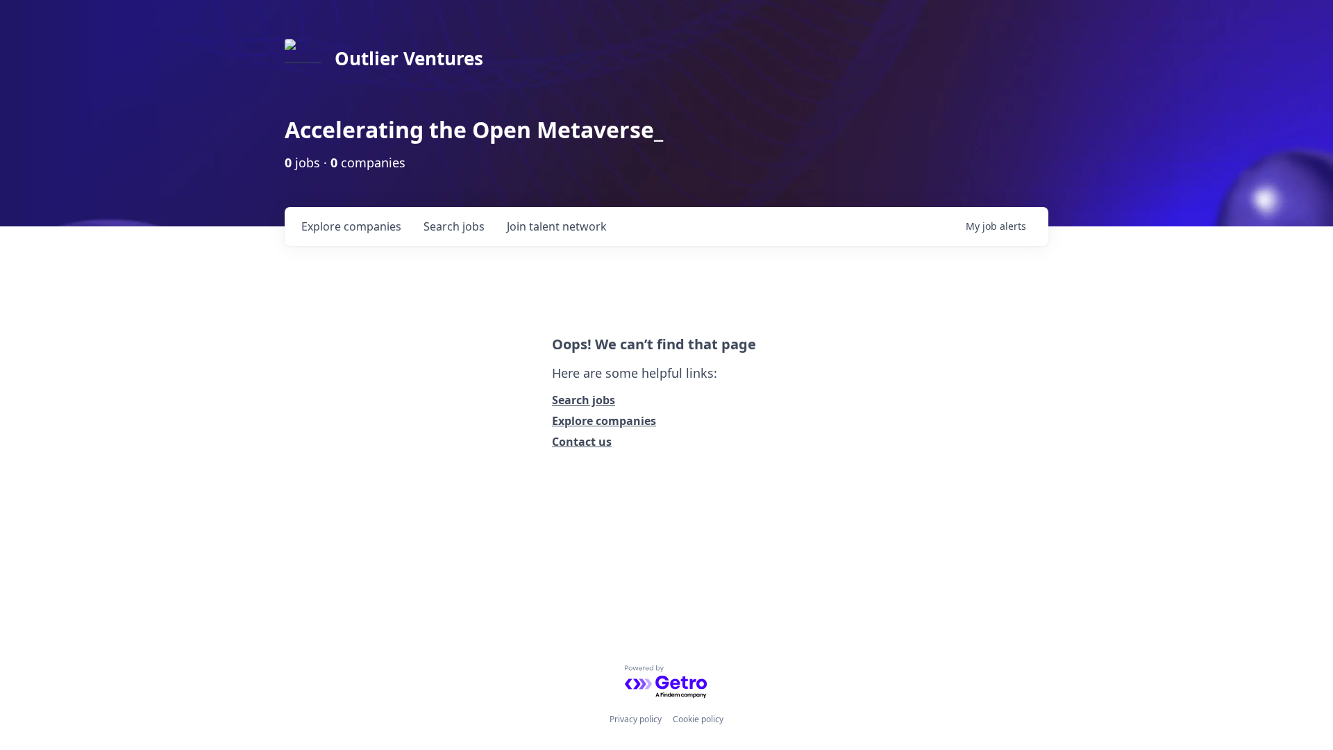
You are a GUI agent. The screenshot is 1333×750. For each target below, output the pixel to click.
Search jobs (583, 400)
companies (351, 226)
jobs (454, 226)
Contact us (582, 441)
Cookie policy (698, 719)
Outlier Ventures (409, 58)
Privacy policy (636, 719)
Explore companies (604, 420)
